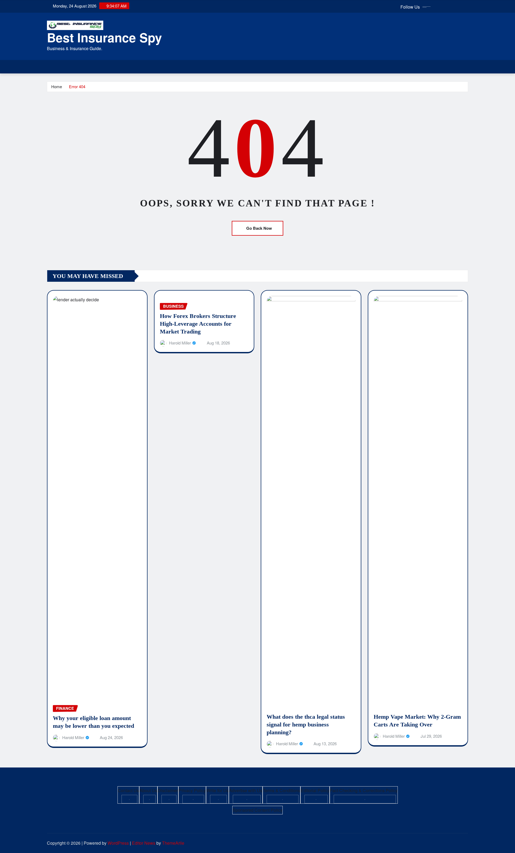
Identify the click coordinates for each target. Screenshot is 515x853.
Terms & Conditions (281, 790)
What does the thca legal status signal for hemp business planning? (306, 724)
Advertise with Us (245, 790)
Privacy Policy (192, 790)
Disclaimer (168, 790)
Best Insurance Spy (104, 37)
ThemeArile (173, 843)
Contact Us (128, 790)
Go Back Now (259, 228)
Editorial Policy (315, 790)
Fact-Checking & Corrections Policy (364, 790)
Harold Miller (73, 737)
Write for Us (217, 790)
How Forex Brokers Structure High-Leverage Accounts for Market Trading (198, 324)
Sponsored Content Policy (257, 810)
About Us (148, 790)
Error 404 (77, 86)
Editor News (143, 843)
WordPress (118, 843)
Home (56, 86)
